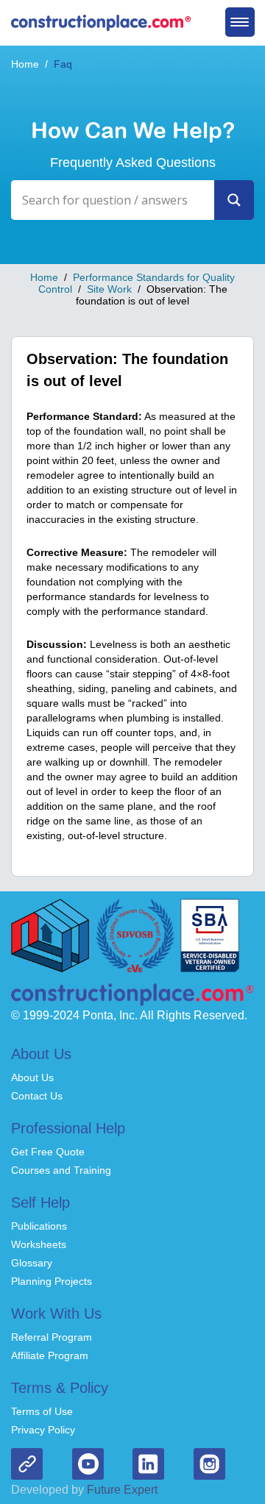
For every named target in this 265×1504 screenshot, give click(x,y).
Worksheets (38, 1244)
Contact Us (37, 1096)
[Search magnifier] (234, 200)
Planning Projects (51, 1281)
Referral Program (51, 1337)
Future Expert (121, 1489)
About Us (32, 1077)
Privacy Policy (43, 1430)
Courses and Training (61, 1170)
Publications (39, 1226)
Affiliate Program (49, 1355)
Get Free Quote (48, 1152)
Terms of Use (42, 1411)
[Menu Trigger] (240, 22)
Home (25, 64)
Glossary (31, 1263)
